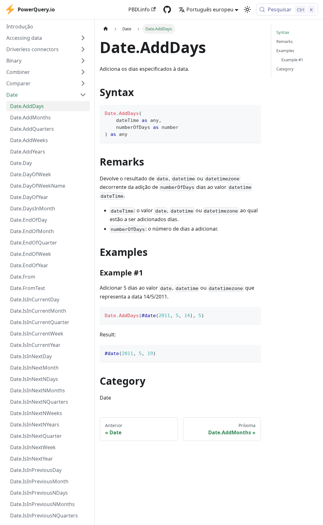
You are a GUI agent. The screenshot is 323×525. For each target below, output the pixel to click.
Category (285, 69)
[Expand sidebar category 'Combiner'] (83, 72)
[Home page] (106, 29)
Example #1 (292, 60)
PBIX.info (139, 9)
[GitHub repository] (167, 9)
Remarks (284, 41)
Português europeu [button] (209, 9)
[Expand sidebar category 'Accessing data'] (83, 38)
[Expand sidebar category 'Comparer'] (83, 83)
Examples (285, 50)
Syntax (282, 32)
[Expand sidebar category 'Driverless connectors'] (83, 49)
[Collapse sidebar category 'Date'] (83, 95)
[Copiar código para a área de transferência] (253, 112)
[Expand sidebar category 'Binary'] (83, 61)
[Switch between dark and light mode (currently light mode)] (247, 9)
